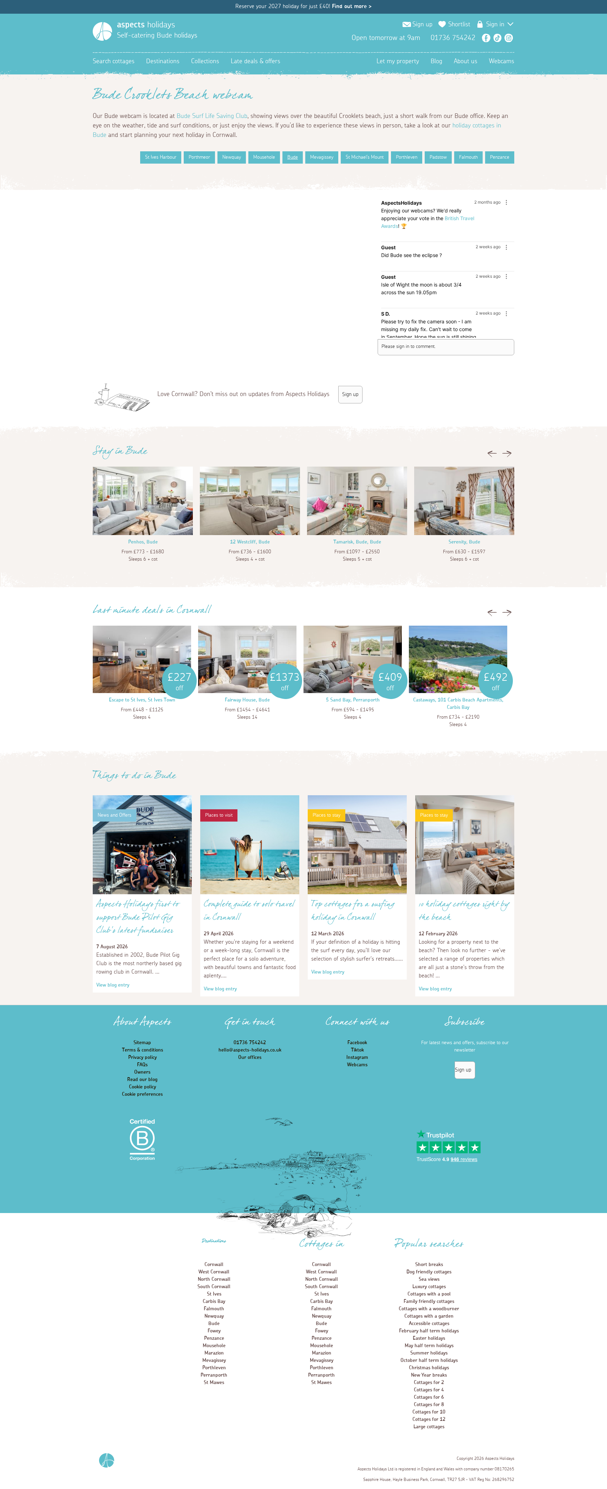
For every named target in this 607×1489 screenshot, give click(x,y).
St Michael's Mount (365, 157)
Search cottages (114, 61)
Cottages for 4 (429, 1390)
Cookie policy (142, 1087)
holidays (146, 25)
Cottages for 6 (429, 1397)
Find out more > (352, 6)
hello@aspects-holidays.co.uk (249, 1050)
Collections (205, 61)
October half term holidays (429, 1360)
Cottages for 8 (429, 1404)
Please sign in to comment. (408, 346)
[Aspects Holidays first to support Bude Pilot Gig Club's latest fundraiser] (142, 893)
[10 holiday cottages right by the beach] (464, 893)
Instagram (508, 38)
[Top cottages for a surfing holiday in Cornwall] (357, 893)
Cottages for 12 (428, 1419)
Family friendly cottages (429, 1301)
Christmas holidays (429, 1367)
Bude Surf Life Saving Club (212, 116)
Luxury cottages (429, 1286)
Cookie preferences (142, 1094)
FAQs (142, 1064)
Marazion (214, 1353)
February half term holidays (429, 1331)
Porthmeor (199, 157)
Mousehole (264, 157)
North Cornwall (214, 1279)
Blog (436, 61)
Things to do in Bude (134, 778)
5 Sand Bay (338, 700)
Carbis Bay (214, 1301)
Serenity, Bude (464, 542)
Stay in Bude (120, 453)
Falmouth (468, 157)
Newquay (231, 157)
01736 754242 (250, 1042)
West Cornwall (213, 1272)
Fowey (214, 1331)
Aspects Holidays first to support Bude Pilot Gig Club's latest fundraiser (137, 919)
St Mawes (214, 1382)
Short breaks (429, 1264)
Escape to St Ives (127, 700)
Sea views (429, 1279)
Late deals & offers (255, 61)
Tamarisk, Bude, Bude (357, 542)
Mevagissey (321, 157)
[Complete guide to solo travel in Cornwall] (249, 893)
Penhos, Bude (143, 542)
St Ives (214, 1294)
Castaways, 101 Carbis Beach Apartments (457, 700)
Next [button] (506, 455)
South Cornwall (213, 1286)
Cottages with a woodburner (429, 1308)
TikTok (497, 38)
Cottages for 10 (428, 1412)
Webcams (501, 61)
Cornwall (213, 1264)
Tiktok (357, 1050)
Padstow (438, 157)
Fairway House (240, 700)
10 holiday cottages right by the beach (464, 912)
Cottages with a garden (428, 1316)
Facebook (486, 38)
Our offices (249, 1057)
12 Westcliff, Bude (250, 542)
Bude (292, 157)
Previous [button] (492, 455)
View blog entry (112, 985)
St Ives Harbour (160, 157)
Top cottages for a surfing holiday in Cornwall (352, 912)
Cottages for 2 (429, 1382)
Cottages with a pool (429, 1294)
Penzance (499, 157)
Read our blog (142, 1079)
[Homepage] (102, 31)
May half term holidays (429, 1345)
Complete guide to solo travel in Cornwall (249, 912)
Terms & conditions (142, 1050)
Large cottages (428, 1426)
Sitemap (142, 1042)
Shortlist (459, 24)
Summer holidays (429, 1353)
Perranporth (214, 1375)
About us (465, 61)
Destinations (163, 61)
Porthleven (406, 157)
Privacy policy (142, 1057)
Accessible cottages (429, 1323)
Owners (142, 1072)
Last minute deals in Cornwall (152, 612)
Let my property (398, 61)
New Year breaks (429, 1375)
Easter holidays (429, 1338)
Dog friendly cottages (428, 1272)
